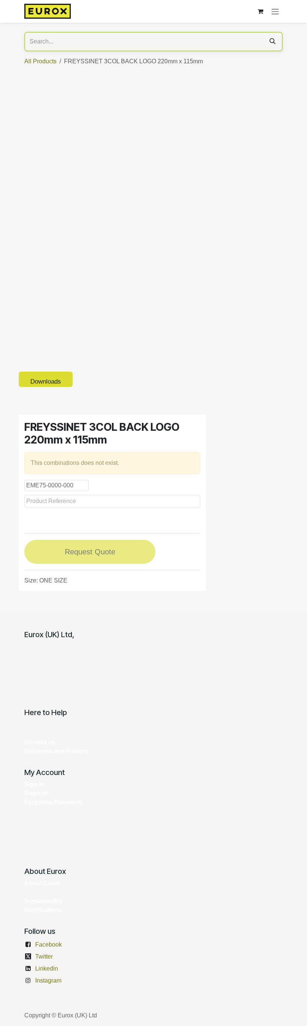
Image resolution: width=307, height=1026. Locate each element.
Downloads (45, 381)
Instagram (48, 980)
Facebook (48, 944)
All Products (40, 61)
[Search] (272, 42)
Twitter (44, 956)
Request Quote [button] (90, 552)
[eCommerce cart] (260, 11)
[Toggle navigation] (275, 11)
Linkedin (46, 968)
